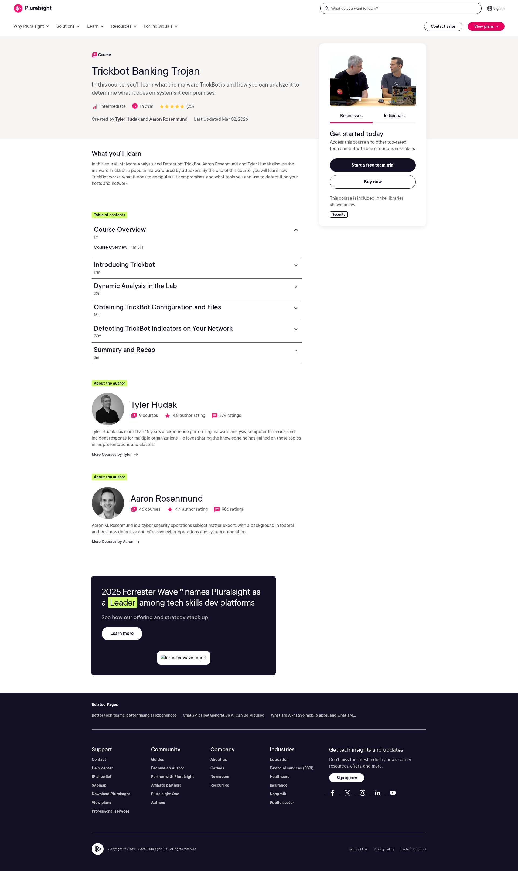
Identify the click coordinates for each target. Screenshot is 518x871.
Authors (158, 802)
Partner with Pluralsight (172, 777)
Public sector (282, 802)
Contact (99, 759)
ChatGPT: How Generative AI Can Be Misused (223, 715)
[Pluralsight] (32, 8)
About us (218, 759)
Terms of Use (358, 849)
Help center (102, 768)
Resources (219, 785)
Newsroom (219, 777)
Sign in (499, 8)
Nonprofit (278, 794)
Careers (217, 768)
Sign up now (347, 777)
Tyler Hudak (127, 119)
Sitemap (99, 785)
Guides (157, 759)
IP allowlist (101, 777)
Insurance (278, 785)
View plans (101, 802)
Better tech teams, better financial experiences (134, 715)
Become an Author (167, 768)
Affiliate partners (166, 785)
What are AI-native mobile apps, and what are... (313, 715)
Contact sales (443, 26)
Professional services (111, 811)
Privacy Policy (384, 849)
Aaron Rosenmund (168, 119)
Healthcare (279, 777)
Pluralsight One (165, 794)
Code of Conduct (413, 849)
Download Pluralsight (111, 794)
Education (279, 759)
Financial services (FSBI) (291, 768)
